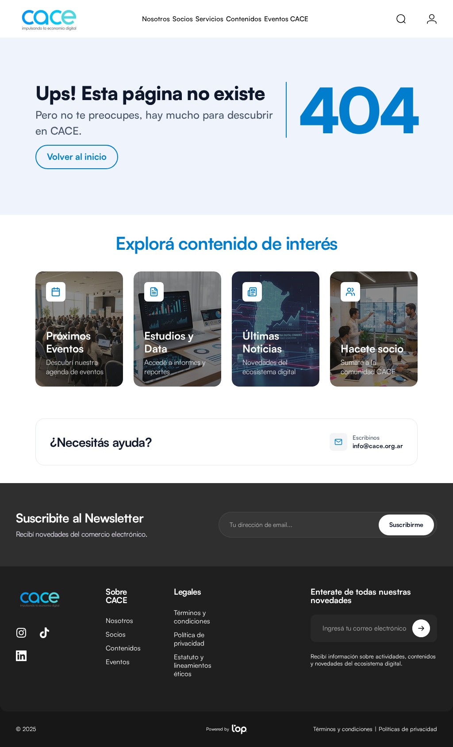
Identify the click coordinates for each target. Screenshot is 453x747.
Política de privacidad (189, 639)
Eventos (118, 662)
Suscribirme (406, 524)
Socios (116, 634)
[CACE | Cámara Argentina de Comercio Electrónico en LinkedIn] (21, 655)
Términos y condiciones (192, 616)
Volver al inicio (77, 156)
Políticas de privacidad (408, 728)
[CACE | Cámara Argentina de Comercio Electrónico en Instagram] (21, 632)
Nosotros (119, 620)
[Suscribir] (421, 628)
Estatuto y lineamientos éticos (192, 665)
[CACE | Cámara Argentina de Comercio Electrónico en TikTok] (44, 632)
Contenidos (123, 648)
